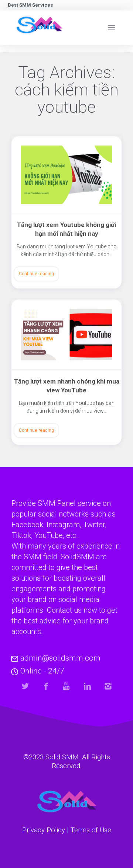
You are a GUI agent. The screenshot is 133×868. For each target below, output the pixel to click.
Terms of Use (91, 830)
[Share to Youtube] (66, 686)
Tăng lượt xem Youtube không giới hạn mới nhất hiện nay (66, 229)
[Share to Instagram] (108, 686)
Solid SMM (62, 757)
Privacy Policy (43, 830)
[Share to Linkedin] (87, 686)
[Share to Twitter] (25, 686)
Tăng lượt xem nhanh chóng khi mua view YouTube (66, 386)
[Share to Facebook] (46, 686)
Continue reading (36, 273)
